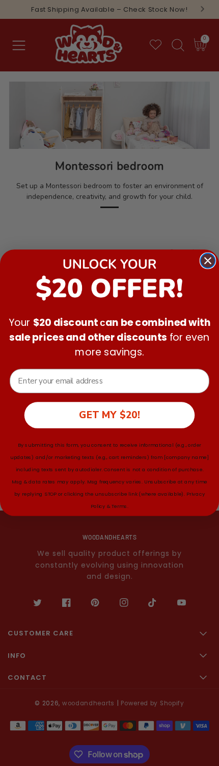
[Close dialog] (208, 260)
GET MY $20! (109, 415)
